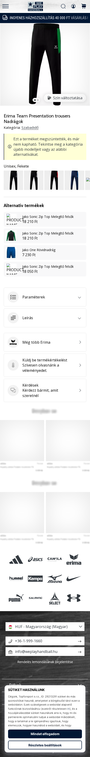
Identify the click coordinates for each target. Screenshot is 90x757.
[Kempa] (35, 578)
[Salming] (35, 597)
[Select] (54, 597)
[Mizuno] (54, 578)
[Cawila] (54, 559)
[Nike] (73, 578)
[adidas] (16, 559)
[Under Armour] (73, 597)
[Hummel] (16, 578)
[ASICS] (35, 559)
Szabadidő (30, 127)
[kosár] (84, 6)
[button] (45, 297)
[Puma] (16, 597)
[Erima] (73, 559)
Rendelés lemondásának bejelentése (45, 662)
